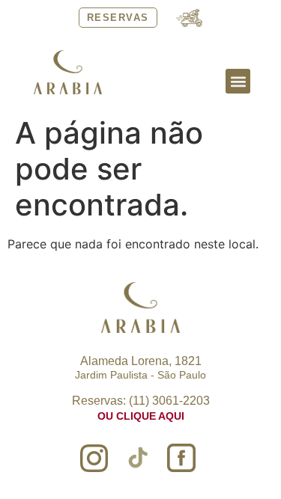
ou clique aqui (140, 416)
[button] (238, 81)
